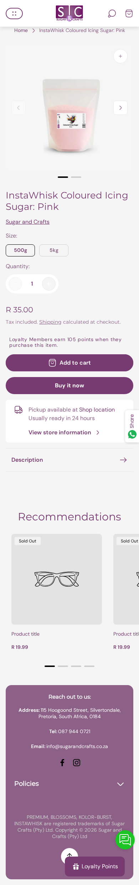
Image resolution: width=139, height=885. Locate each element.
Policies (26, 784)
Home (21, 30)
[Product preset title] (56, 579)
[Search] (112, 13)
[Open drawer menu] (14, 13)
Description (27, 459)
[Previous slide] (18, 108)
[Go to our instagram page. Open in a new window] (76, 762)
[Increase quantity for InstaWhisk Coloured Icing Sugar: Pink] (49, 284)
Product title (25, 634)
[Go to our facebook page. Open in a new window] (62, 762)
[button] (63, 177)
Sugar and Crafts (28, 222)
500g (20, 250)
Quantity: (18, 266)
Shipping (50, 322)
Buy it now (69, 385)
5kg (54, 250)
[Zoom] (120, 56)
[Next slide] (120, 108)
